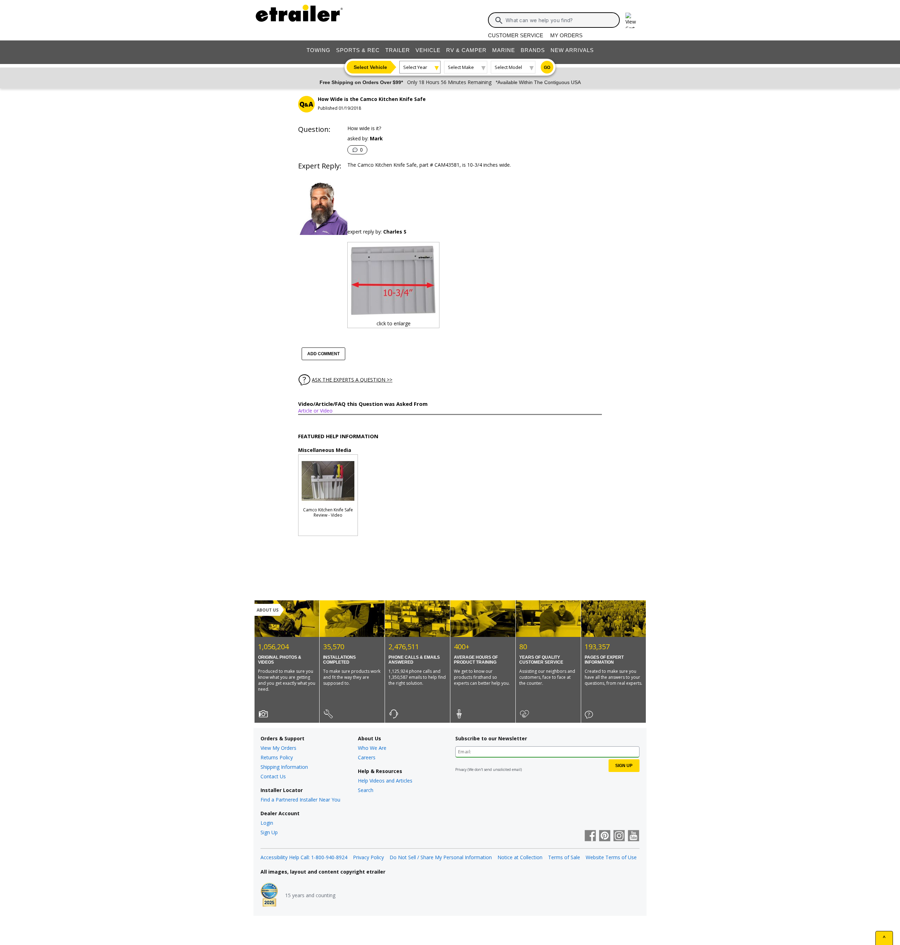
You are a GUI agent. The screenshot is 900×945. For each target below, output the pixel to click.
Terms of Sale (564, 857)
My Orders (566, 35)
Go (547, 67)
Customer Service (515, 35)
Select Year (415, 67)
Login (267, 822)
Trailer (397, 50)
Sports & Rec (358, 50)
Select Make (461, 67)
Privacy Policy (368, 857)
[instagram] (619, 836)
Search (365, 790)
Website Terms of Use (611, 857)
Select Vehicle (370, 67)
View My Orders (278, 748)
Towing (318, 50)
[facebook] (590, 836)
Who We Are (372, 748)
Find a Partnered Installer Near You (300, 799)
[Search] (499, 20)
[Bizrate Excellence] (269, 895)
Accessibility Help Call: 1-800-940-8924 (304, 857)
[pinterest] (605, 836)
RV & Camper (466, 50)
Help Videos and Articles (385, 780)
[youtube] (633, 836)
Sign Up (269, 832)
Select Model (508, 67)
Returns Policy (277, 757)
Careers (366, 757)
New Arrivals (572, 50)
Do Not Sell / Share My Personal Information (441, 857)
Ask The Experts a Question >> (352, 379)
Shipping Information (284, 767)
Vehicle (428, 50)
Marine (503, 50)
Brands (533, 50)
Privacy (461, 769)
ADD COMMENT (323, 353)
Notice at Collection (519, 857)
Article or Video (315, 410)
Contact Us (273, 776)
